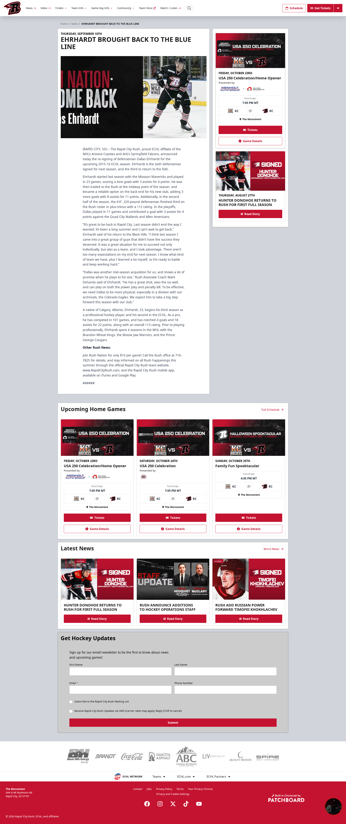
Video (44, 8)
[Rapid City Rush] (12, 8)
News (29, 8)
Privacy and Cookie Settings (173, 794)
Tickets (59, 8)
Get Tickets (323, 8)
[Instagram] (160, 804)
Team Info (77, 8)
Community (124, 8)
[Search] (189, 8)
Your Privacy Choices (200, 789)
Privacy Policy (164, 789)
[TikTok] (186, 804)
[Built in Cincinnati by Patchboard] (286, 798)
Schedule (296, 8)
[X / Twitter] (173, 804)
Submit (173, 723)
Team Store (145, 8)
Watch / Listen (169, 8)
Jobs (149, 789)
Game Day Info (100, 8)
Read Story (252, 214)
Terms (180, 789)
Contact (137, 789)
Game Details (252, 141)
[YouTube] (199, 804)
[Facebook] (147, 804)
